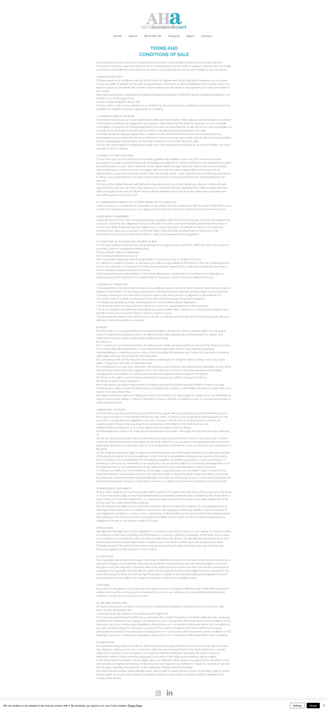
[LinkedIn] (169, 693)
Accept (313, 705)
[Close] (324, 705)
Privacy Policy (135, 705)
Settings (297, 705)
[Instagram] (158, 693)
